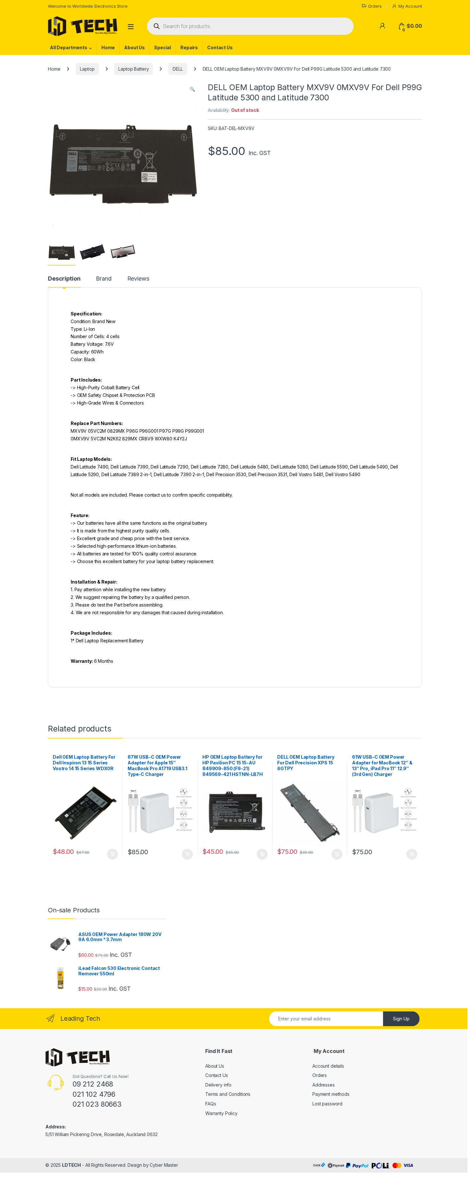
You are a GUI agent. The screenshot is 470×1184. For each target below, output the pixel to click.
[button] (192, 89)
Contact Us (220, 47)
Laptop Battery (133, 69)
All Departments (68, 47)
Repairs (189, 47)
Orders (374, 6)
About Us (134, 47)
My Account (410, 6)
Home (108, 47)
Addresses (323, 1084)
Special (162, 47)
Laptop (87, 69)
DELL (178, 69)
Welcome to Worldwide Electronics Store (88, 6)
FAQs (210, 1103)
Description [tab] (64, 279)
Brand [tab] (103, 279)
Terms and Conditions (227, 1094)
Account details (328, 1066)
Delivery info (218, 1084)
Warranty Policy (221, 1113)
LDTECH (71, 1165)
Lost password (327, 1103)
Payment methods (330, 1094)
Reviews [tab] (138, 279)
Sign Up (401, 1018)
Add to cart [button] (112, 854)
